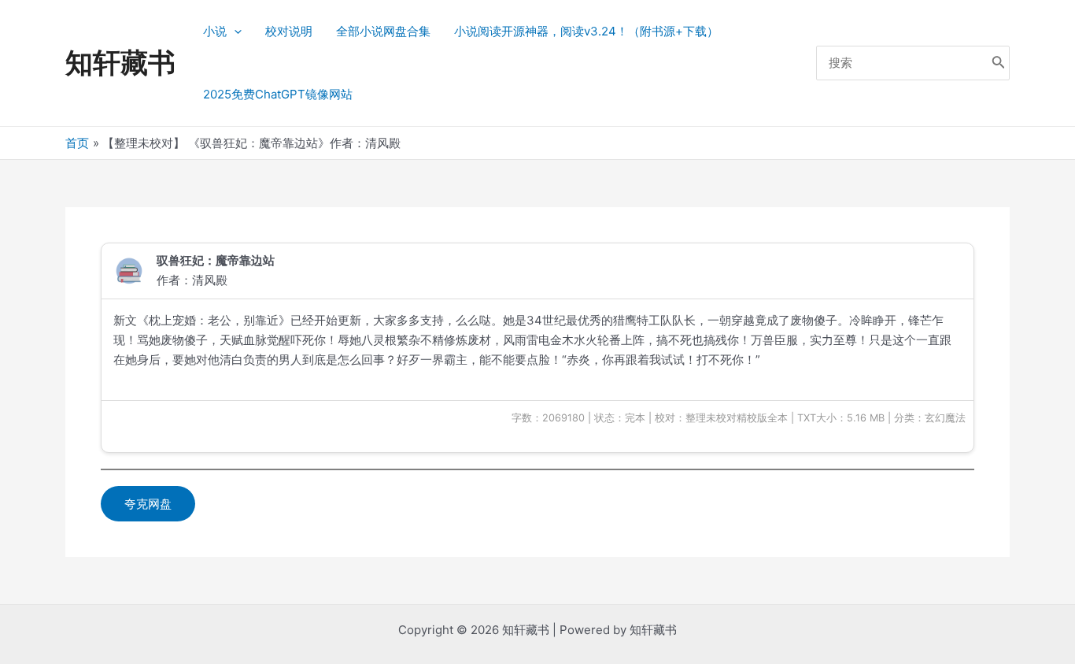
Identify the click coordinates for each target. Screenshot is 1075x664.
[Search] (998, 63)
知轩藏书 (120, 62)
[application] (234, 31)
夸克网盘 (148, 503)
